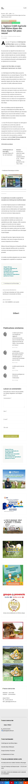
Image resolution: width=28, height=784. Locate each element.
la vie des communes (7, 22)
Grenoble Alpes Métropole (7, 747)
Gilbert (5, 38)
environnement (5, 20)
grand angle (13, 20)
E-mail (6, 419)
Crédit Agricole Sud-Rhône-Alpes (9, 743)
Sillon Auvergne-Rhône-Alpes (12, 759)
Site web (6, 427)
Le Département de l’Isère (7, 754)
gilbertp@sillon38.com (8, 731)
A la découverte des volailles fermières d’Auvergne (13, 763)
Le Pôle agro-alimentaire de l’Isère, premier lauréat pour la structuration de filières (13, 293)
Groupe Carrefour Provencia (8, 750)
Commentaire (7, 398)
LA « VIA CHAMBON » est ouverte (11, 302)
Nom (5, 411)
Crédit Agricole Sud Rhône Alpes (11, 283)
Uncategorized (16, 22)
